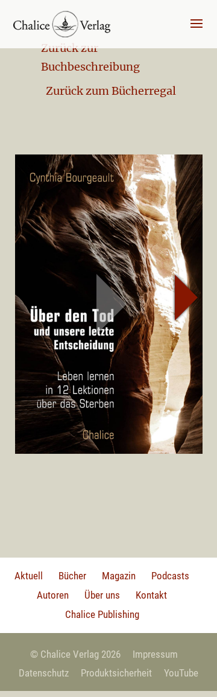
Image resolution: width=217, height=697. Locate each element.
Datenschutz (44, 673)
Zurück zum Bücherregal (111, 91)
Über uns (102, 595)
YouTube (181, 673)
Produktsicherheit (116, 673)
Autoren (53, 595)
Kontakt (151, 595)
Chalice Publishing (102, 614)
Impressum (155, 654)
